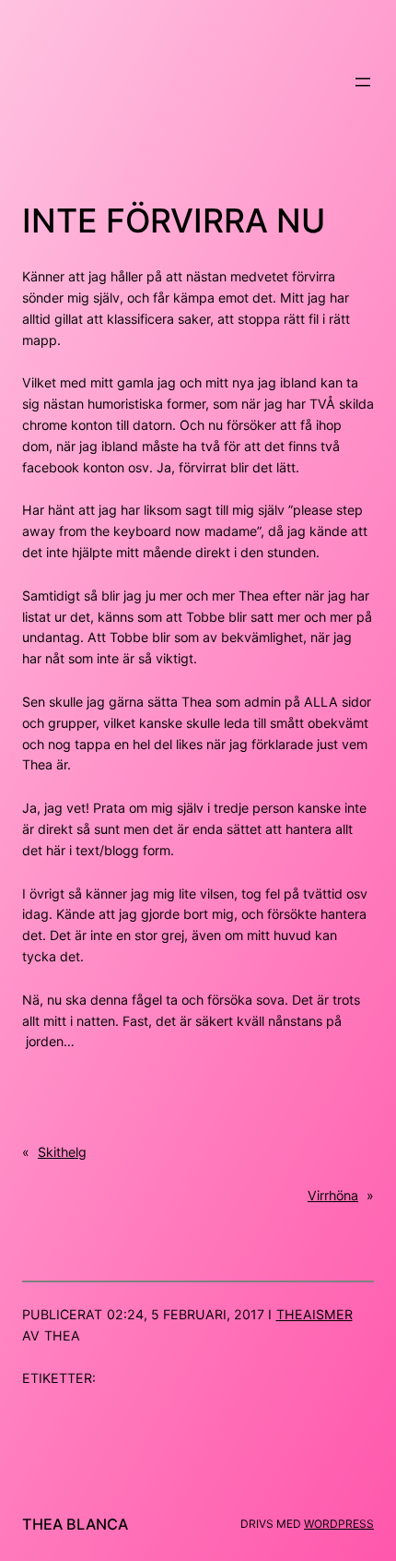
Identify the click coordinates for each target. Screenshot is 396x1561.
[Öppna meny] (363, 82)
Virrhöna (333, 1195)
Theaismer (314, 1314)
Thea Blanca (75, 1524)
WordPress (339, 1524)
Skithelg (62, 1152)
